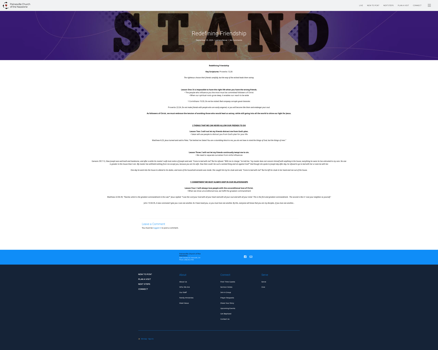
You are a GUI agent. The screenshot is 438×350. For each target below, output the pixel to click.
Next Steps (388, 5)
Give (263, 287)
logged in (157, 228)
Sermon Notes (226, 287)
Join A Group (225, 292)
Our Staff (183, 292)
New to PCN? (373, 5)
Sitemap (144, 339)
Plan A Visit (403, 5)
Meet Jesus (184, 303)
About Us (183, 282)
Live (361, 5)
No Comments (236, 40)
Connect (417, 5)
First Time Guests (227, 282)
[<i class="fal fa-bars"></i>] (429, 5)
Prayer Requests (227, 298)
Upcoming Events (227, 308)
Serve (263, 282)
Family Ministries (186, 298)
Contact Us (224, 319)
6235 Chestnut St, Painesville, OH (189, 258)
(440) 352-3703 (189, 260)
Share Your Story (227, 303)
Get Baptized (225, 314)
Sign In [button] (151, 339)
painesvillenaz (221, 40)
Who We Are (184, 287)
